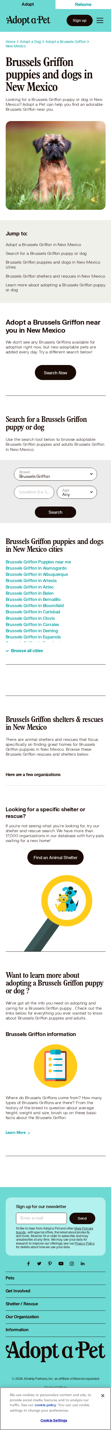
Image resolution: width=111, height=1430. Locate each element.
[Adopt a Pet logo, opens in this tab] (56, 1357)
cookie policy (45, 1405)
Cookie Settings (54, 1420)
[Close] (102, 1395)
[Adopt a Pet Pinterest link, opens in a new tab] (51, 1264)
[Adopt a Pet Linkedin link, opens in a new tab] (82, 1264)
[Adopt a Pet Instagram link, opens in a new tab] (73, 1264)
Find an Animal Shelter (55, 857)
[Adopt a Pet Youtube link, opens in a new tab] (62, 1264)
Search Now (55, 372)
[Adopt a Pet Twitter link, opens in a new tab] (40, 1264)
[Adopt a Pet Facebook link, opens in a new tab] (29, 1264)
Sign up (79, 20)
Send (82, 1218)
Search (55, 512)
